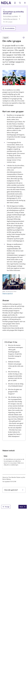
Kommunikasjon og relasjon (10, 16)
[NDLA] (6, 3)
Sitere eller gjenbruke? (11, 490)
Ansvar (5, 300)
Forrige (7, 507)
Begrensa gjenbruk (7, 293)
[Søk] (20, 3)
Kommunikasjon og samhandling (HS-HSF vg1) (13, 12)
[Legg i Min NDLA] (24, 38)
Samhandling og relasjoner (10, 19)
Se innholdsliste (9, 28)
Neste (21, 507)
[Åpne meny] (25, 3)
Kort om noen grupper (13, 111)
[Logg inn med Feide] (15, 3)
